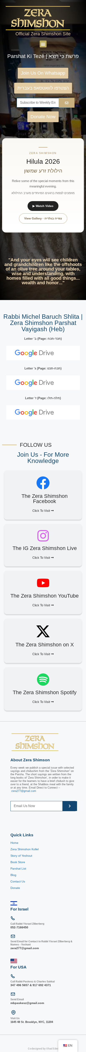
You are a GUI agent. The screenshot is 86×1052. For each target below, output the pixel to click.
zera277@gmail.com (23, 790)
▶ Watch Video (43, 206)
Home (14, 842)
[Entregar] (69, 806)
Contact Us (17, 881)
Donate (15, 888)
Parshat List (18, 868)
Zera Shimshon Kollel (24, 849)
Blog (13, 875)
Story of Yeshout (21, 855)
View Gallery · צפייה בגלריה (43, 218)
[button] (43, 44)
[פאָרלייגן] (67, 103)
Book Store (18, 862)
